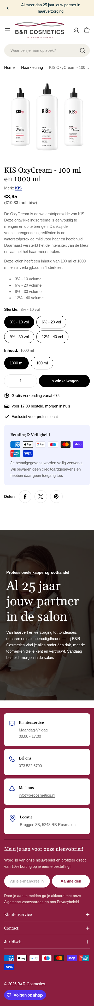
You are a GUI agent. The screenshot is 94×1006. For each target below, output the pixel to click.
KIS (18, 188)
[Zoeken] (82, 50)
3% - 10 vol (19, 322)
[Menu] (7, 30)
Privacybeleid (68, 902)
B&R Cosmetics (31, 984)
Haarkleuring (32, 67)
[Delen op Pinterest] (56, 496)
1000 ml (16, 363)
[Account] (76, 30)
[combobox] (47, 50)
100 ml (42, 363)
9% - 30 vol (19, 336)
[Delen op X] (40, 496)
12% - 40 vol (52, 336)
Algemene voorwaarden (24, 902)
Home (9, 67)
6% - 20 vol (51, 322)
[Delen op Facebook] (25, 496)
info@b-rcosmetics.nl (37, 795)
